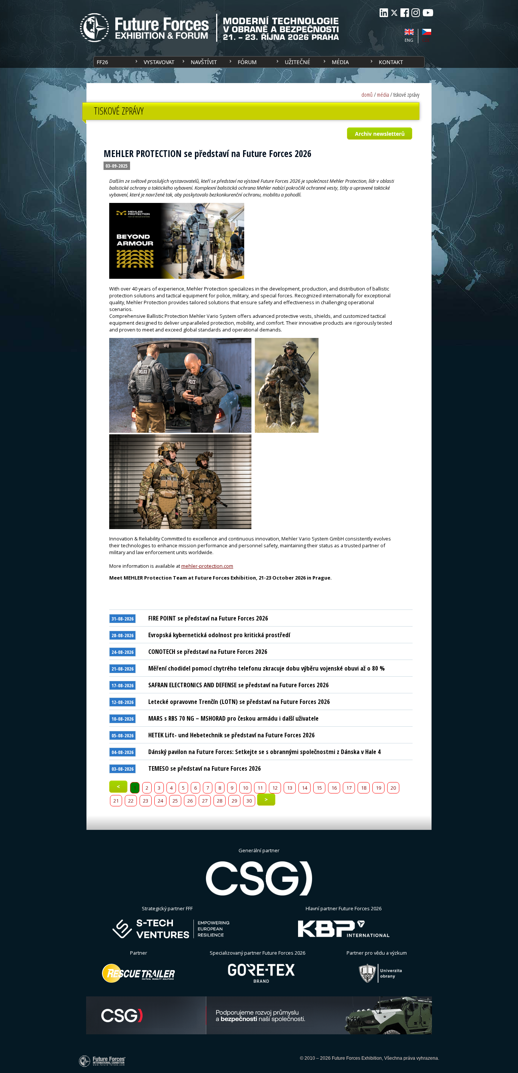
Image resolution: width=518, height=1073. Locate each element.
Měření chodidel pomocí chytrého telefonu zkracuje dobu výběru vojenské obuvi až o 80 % (266, 668)
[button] (379, 133)
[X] (394, 12)
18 (363, 787)
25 (175, 800)
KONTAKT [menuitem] (391, 62)
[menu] (259, 62)
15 (319, 787)
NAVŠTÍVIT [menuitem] (204, 62)
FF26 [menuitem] (102, 62)
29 (234, 800)
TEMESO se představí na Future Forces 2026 (204, 768)
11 (260, 787)
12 (275, 787)
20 (393, 787)
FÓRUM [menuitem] (247, 62)
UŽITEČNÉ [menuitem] (297, 62)
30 (249, 800)
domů (367, 95)
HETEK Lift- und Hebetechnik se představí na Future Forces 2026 (231, 735)
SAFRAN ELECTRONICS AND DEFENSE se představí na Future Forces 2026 (238, 684)
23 (145, 800)
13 (289, 787)
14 (304, 787)
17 (349, 787)
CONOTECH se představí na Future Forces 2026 (207, 651)
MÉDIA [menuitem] (340, 62)
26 (190, 800)
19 (378, 787)
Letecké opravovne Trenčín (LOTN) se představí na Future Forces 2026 (239, 701)
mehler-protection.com (207, 565)
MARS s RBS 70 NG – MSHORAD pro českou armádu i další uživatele (233, 718)
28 (219, 800)
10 (245, 787)
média (383, 95)
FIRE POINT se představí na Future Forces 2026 (208, 618)
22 (130, 800)
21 (116, 800)
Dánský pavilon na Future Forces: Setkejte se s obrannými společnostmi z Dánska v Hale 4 (264, 751)
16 (334, 787)
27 (204, 800)
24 (160, 800)
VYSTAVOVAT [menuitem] (159, 62)
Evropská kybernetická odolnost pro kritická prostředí (219, 634)
